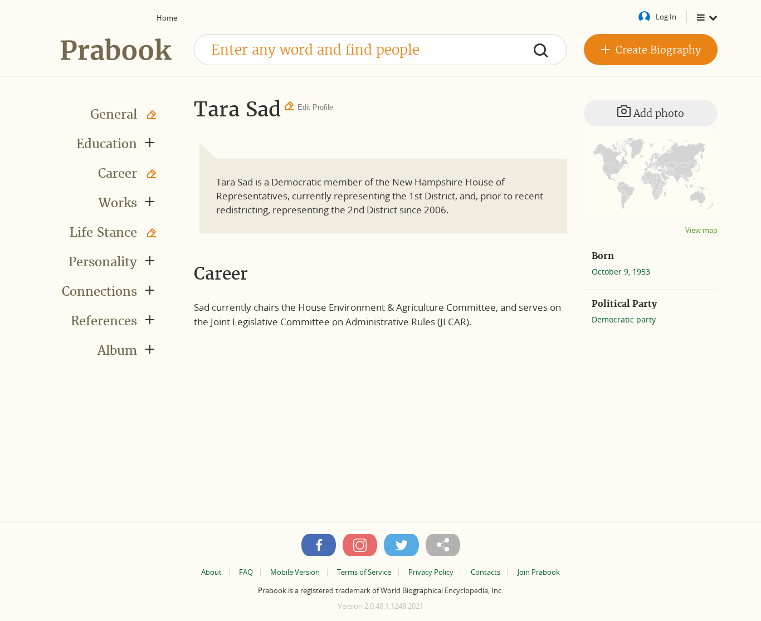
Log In (666, 17)
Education (106, 144)
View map (701, 230)
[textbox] (380, 49)
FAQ (246, 572)
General (113, 114)
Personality (103, 262)
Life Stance (103, 232)
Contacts (485, 572)
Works (118, 203)
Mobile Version (295, 572)
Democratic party (624, 319)
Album (117, 350)
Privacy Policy (430, 572)
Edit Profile (315, 107)
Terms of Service (364, 572)
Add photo (657, 113)
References (104, 321)
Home (167, 18)
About (211, 572)
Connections (99, 291)
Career (117, 173)
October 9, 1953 (621, 271)
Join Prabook (539, 572)
